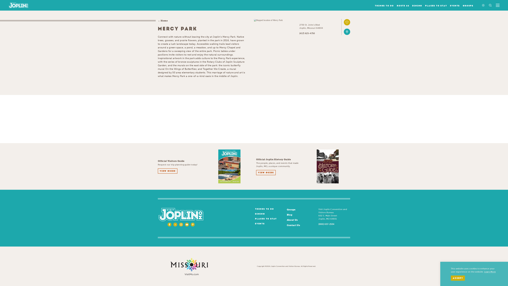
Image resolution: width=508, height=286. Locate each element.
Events (455, 6)
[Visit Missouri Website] (189, 266)
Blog (289, 214)
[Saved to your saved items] (347, 22)
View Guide (168, 171)
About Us (292, 220)
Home (164, 21)
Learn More (490, 272)
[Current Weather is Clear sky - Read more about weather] (483, 5)
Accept (458, 278)
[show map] (347, 31)
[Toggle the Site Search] (490, 5)
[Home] (18, 5)
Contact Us (293, 225)
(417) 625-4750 (307, 33)
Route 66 (403, 6)
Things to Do (384, 6)
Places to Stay (436, 6)
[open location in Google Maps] (268, 20)
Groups (468, 6)
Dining (417, 6)
